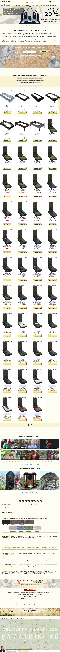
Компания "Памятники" (8, 609)
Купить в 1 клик (7, 112)
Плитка (34, 82)
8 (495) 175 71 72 (53, 1)
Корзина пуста (55, 2)
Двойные (31, 78)
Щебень (38, 82)
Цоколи (42, 80)
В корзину (7, 108)
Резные (40, 78)
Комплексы (19, 80)
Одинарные (25, 78)
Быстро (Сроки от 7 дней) (6, 4)
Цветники (38, 80)
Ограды (21, 82)
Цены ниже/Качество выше (6, 2)
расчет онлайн (5, 565)
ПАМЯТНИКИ (5, 1)
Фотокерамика (31, 80)
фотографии (30, 492)
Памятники (20, 78)
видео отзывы (30, 464)
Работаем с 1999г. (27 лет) (6, 5)
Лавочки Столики (28, 82)
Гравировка (24, 80)
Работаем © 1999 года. (8, 611)
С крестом (36, 78)
